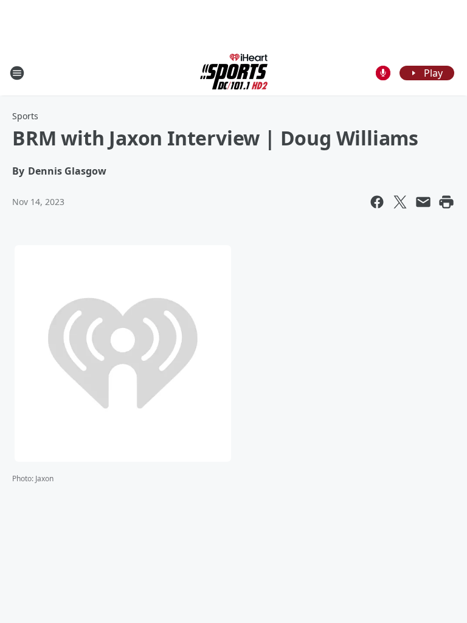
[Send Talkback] (383, 73)
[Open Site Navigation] (17, 73)
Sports (25, 116)
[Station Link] (234, 72)
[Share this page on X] (400, 202)
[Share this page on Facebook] (377, 202)
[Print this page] (446, 202)
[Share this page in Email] (423, 202)
